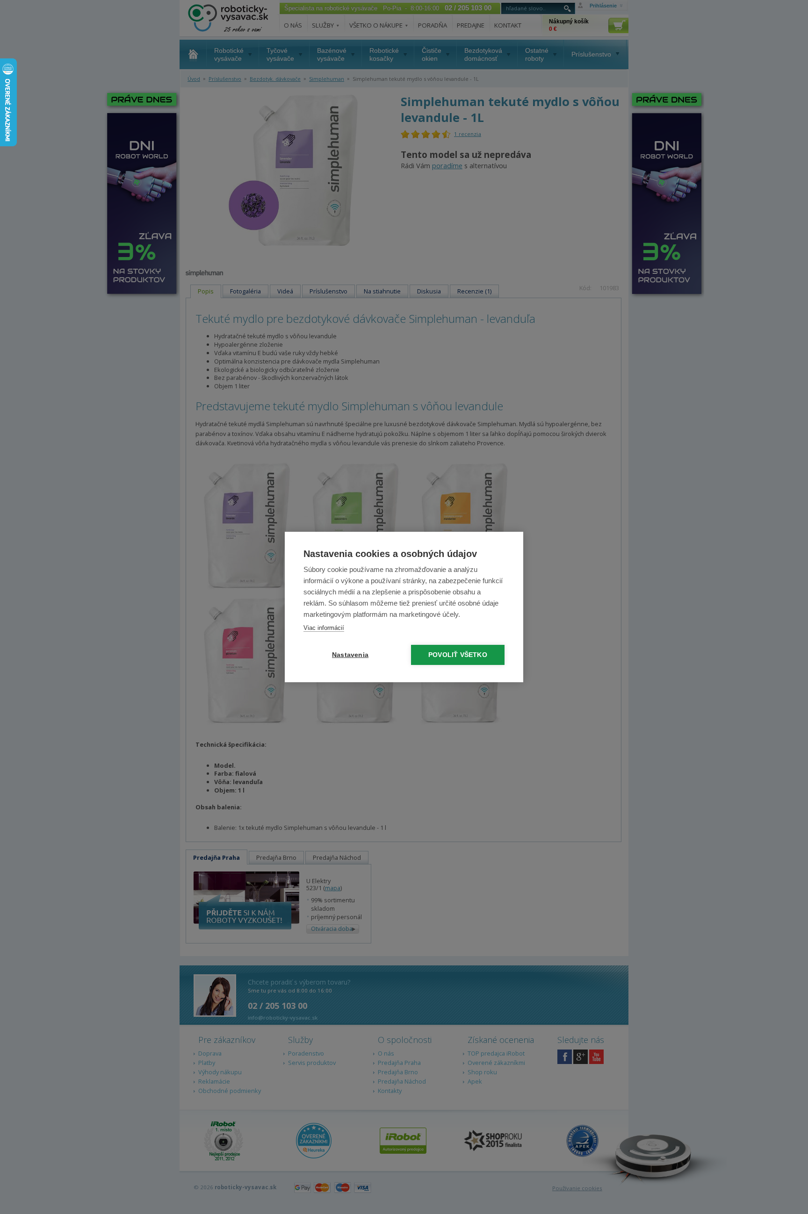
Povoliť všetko (457, 654)
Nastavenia (350, 654)
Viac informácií (323, 627)
